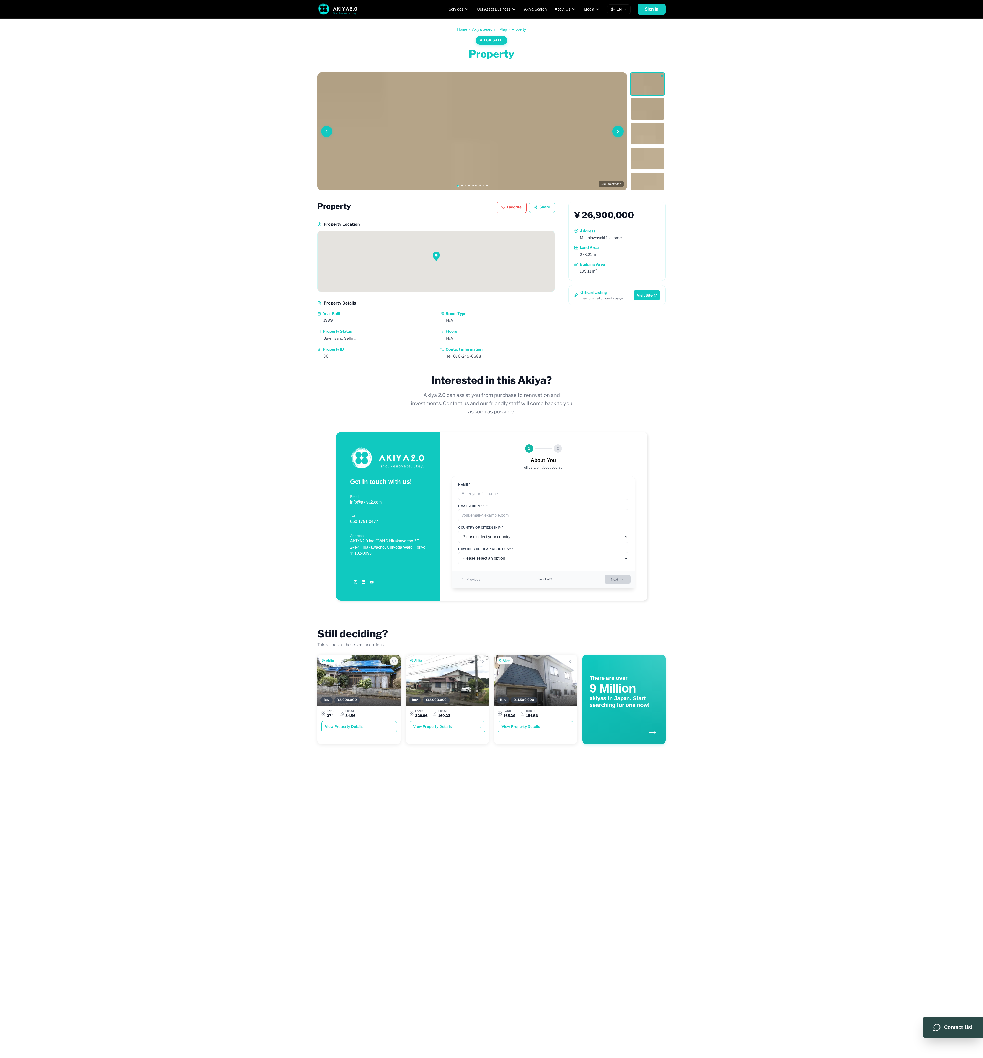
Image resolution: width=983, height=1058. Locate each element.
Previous (473, 579)
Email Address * (473, 506)
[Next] (618, 131)
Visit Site (645, 295)
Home (462, 29)
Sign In (651, 9)
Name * (464, 484)
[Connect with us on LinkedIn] (363, 582)
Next (614, 579)
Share (544, 207)
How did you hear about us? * (485, 549)
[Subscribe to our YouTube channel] (372, 582)
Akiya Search (535, 9)
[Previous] (326, 131)
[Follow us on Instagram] (355, 582)
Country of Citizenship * (480, 527)
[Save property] (394, 661)
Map (503, 29)
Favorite (514, 207)
